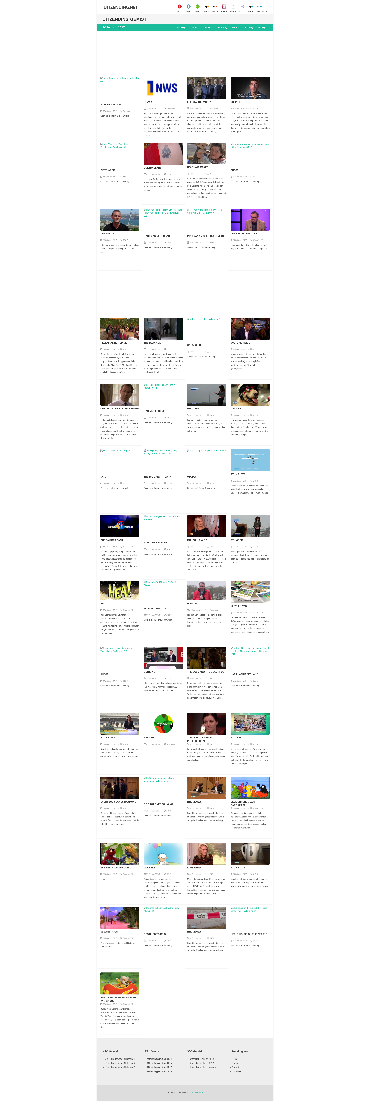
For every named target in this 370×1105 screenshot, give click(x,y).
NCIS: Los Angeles (155, 542)
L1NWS (148, 102)
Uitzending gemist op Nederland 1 (120, 1059)
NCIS (103, 477)
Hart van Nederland (158, 236)
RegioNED (150, 737)
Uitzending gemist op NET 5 (201, 1059)
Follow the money (199, 102)
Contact (235, 1067)
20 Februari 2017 (110, 111)
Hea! (103, 603)
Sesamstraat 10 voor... (115, 867)
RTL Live (236, 737)
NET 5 (125, 483)
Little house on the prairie (249, 933)
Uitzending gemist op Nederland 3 (120, 1067)
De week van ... (240, 606)
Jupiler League (110, 104)
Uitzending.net (194, 1092)
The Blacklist (153, 343)
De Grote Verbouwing (158, 803)
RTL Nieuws (238, 474)
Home (234, 1059)
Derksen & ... (108, 233)
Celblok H (194, 345)
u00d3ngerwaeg (197, 167)
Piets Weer (107, 170)
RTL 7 (168, 174)
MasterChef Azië (155, 608)
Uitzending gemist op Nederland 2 (120, 1063)
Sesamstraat (109, 930)
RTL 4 (125, 349)
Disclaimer (236, 1071)
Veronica (126, 111)
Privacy (235, 1063)
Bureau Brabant (111, 540)
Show (234, 170)
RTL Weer (193, 408)
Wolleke (150, 867)
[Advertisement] (185, 54)
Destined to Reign (156, 933)
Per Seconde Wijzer (244, 233)
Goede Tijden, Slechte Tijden (119, 408)
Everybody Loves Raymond (118, 801)
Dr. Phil (235, 102)
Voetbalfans (152, 168)
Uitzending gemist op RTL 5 (159, 1063)
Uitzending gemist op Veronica (202, 1067)
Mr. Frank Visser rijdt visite (206, 236)
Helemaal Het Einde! (113, 343)
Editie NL (149, 672)
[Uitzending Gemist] (121, 7)
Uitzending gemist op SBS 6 (201, 1063)
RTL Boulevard (197, 540)
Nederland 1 (171, 109)
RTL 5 (255, 415)
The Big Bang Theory (157, 477)
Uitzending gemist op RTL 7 (159, 1067)
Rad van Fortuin (154, 411)
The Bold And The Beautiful (205, 672)
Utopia (191, 477)
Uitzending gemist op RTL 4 (159, 1059)
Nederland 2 (258, 240)
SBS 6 (125, 177)
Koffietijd (194, 867)
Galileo (236, 408)
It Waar (192, 603)
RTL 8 (255, 108)
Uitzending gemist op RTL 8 (159, 1071)
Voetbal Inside (240, 343)
